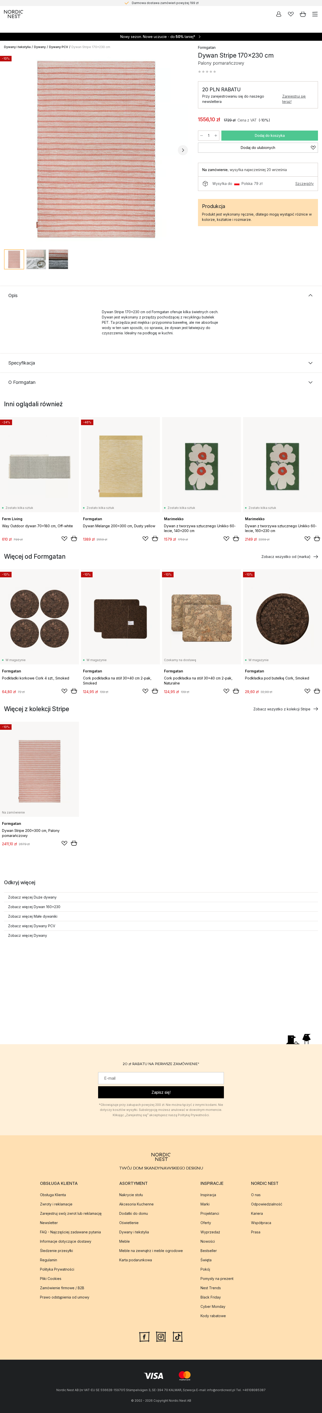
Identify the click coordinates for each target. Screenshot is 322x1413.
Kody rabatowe (213, 1316)
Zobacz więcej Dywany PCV (31, 926)
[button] (207, 71)
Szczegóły (304, 183)
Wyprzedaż (210, 1232)
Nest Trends (210, 1288)
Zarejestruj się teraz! (294, 99)
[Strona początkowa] (13, 14)
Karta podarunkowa (135, 1260)
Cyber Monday (212, 1306)
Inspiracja (208, 1195)
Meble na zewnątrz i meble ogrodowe (151, 1250)
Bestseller (208, 1250)
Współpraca (261, 1223)
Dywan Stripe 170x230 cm (90, 47)
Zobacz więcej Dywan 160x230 (34, 907)
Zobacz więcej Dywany (27, 935)
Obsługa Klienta (53, 1195)
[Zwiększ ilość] (215, 136)
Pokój (205, 1269)
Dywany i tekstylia (17, 47)
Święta (206, 1260)
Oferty (205, 1223)
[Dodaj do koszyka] (74, 538)
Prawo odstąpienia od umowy (64, 1297)
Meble (124, 1241)
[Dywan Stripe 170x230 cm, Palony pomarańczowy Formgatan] (96, 149)
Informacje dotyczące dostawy (65, 1241)
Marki (205, 1204)
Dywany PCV (58, 47)
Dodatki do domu (133, 1213)
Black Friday (210, 1297)
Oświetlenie (129, 1223)
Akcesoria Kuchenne (136, 1204)
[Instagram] (161, 1336)
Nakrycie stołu (131, 1195)
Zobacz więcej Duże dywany (32, 897)
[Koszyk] (303, 14)
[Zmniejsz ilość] (201, 136)
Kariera (257, 1213)
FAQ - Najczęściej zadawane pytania (70, 1232)
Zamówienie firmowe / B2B (62, 1288)
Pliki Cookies (50, 1278)
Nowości (207, 1241)
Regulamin (48, 1260)
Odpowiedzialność (266, 1204)
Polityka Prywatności (57, 1269)
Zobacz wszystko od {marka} (285, 556)
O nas (256, 1195)
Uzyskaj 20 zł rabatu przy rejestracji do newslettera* (165, 3)
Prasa (255, 1232)
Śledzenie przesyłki (56, 1250)
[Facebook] (144, 1336)
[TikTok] (177, 1336)
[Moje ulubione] (291, 14)
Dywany (40, 47)
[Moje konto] (279, 14)
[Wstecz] (9, 150)
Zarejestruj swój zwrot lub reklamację (71, 1213)
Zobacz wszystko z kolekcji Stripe (281, 709)
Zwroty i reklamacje (56, 1204)
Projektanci (209, 1213)
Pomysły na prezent (216, 1278)
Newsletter (49, 1223)
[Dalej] (183, 150)
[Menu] (315, 14)
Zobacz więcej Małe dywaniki (32, 916)
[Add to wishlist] (64, 538)
